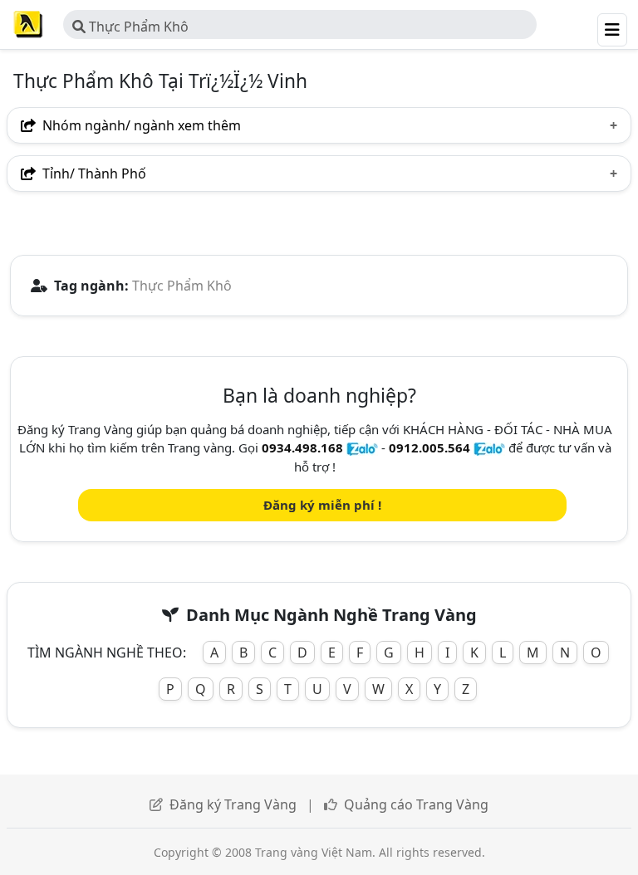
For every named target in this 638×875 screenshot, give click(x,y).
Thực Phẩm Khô (137, 26)
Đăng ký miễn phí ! (322, 504)
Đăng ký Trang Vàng (233, 804)
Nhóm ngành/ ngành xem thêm (140, 125)
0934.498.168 (302, 447)
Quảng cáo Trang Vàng (416, 804)
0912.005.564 (429, 447)
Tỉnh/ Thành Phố (92, 173)
